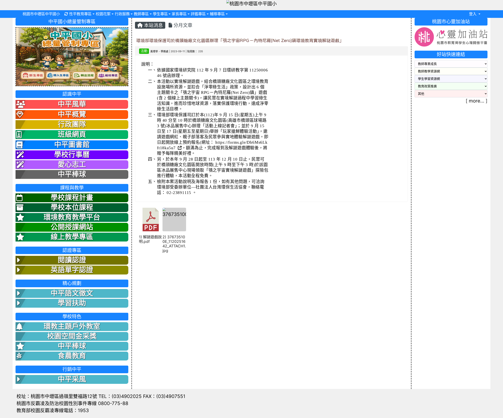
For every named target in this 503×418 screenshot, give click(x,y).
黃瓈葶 (154, 51)
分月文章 (182, 25)
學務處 (164, 51)
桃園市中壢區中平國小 (41, 14)
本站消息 (153, 25)
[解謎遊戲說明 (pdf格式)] (150, 219)
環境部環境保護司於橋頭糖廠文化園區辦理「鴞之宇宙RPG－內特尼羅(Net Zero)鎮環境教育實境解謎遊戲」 (240, 40)
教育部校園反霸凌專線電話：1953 (53, 410)
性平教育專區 (80, 14)
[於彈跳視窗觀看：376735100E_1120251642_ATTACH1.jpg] (174, 219)
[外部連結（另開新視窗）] (179, 147)
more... (476, 101)
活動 (144, 51)
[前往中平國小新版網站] (72, 56)
